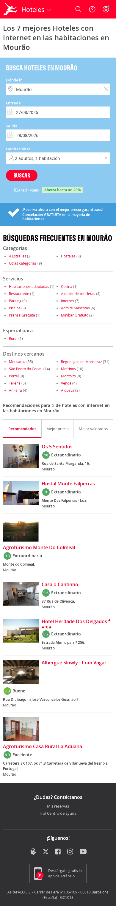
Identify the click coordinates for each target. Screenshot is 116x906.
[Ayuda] (92, 9)
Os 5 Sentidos (57, 447)
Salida (12, 126)
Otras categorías (23, 263)
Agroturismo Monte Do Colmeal (39, 548)
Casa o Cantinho (60, 585)
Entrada (13, 103)
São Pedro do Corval (26, 368)
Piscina (15, 307)
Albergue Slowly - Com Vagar (74, 663)
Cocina (66, 286)
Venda (66, 383)
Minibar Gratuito (74, 315)
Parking (15, 300)
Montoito (68, 375)
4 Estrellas (17, 256)
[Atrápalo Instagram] (70, 852)
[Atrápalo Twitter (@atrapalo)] (45, 852)
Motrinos (68, 368)
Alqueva (67, 390)
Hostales (68, 256)
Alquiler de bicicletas (78, 293)
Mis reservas (58, 806)
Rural (13, 338)
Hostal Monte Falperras (68, 484)
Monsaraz (17, 361)
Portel (14, 375)
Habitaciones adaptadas (29, 286)
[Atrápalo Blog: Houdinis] (33, 851)
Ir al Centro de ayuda (58, 813)
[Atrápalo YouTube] (83, 852)
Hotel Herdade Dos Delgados (74, 622)
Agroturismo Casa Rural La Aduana (42, 747)
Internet (67, 300)
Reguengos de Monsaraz (81, 361)
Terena (15, 383)
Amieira (15, 390)
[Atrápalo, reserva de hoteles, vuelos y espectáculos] (10, 9)
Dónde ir (14, 80)
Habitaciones (18, 149)
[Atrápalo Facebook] (58, 852)
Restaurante (19, 293)
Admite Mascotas (75, 307)
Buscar (21, 175)
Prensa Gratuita (22, 315)
